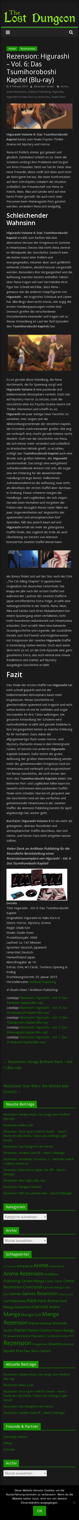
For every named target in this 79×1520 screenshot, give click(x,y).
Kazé (32, 1300)
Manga (11, 1314)
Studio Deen (58, 97)
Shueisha (55, 1344)
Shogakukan (39, 1344)
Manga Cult (31, 1314)
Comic (49, 1281)
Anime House (56, 1266)
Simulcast (68, 1344)
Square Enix (13, 1350)
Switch (45, 1350)
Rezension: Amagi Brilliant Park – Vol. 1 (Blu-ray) (38, 1064)
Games (15, 1293)
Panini (20, 1330)
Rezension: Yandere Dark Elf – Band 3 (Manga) (34, 1153)
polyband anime (58, 1336)
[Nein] (74, 1503)
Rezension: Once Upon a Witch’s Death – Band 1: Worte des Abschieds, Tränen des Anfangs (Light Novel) (35, 1135)
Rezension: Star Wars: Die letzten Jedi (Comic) (35, 1088)
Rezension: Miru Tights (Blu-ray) (24, 1180)
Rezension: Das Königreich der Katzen (28, 1146)
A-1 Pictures (9, 1266)
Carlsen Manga (32, 1281)
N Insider (9, 1449)
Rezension (44, 97)
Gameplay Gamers (15, 1437)
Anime (12, 48)
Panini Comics (40, 1330)
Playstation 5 (39, 1336)
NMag (7, 1443)
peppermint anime (19, 1336)
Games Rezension (40, 1293)
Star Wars (32, 1350)
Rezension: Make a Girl (18, 1125)
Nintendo (46, 1323)
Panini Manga (63, 1330)
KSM (36, 1306)
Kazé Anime (48, 1300)
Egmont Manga (52, 1287)
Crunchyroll (32, 1287)
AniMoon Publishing (39, 91)
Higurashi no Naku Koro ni (21, 97)
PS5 (71, 1336)
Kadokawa (18, 1300)
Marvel (34, 1323)
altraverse (25, 1266)
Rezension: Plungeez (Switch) (22, 1187)
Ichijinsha (64, 1294)
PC (5, 1336)
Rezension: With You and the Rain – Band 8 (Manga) (37, 1193)
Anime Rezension (16, 91)
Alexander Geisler (44, 86)
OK (39, 1510)
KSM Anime (50, 1306)
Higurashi (57, 91)
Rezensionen (28, 48)
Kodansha (23, 1307)
